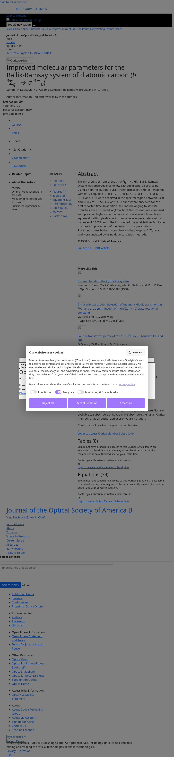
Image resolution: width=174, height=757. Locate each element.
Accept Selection (87, 403)
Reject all (48, 403)
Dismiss (24, 393)
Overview (137, 352)
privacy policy (127, 384)
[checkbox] (40, 392)
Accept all (126, 403)
